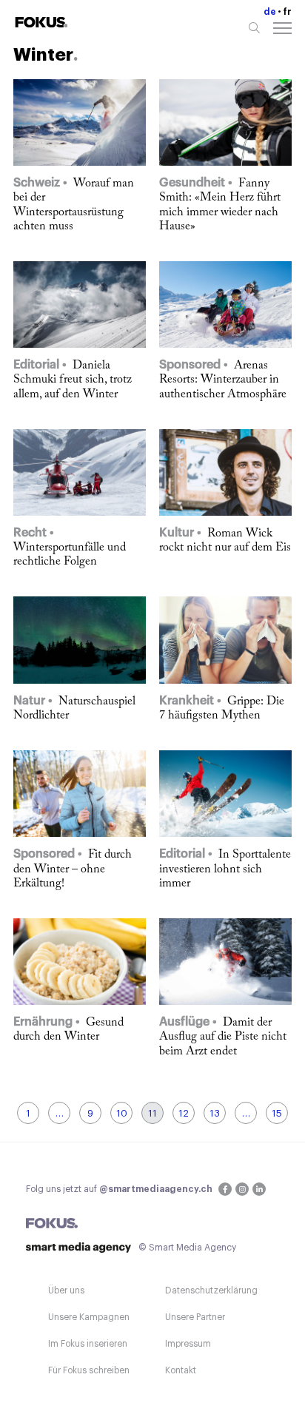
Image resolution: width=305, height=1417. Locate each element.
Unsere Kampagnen (89, 1317)
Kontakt (180, 1370)
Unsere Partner (195, 1317)
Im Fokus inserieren (87, 1343)
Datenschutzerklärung (211, 1290)
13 (215, 1113)
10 (121, 1113)
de (270, 11)
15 (277, 1113)
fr (287, 11)
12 (183, 1113)
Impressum (188, 1343)
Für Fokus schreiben (89, 1370)
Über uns (66, 1290)
